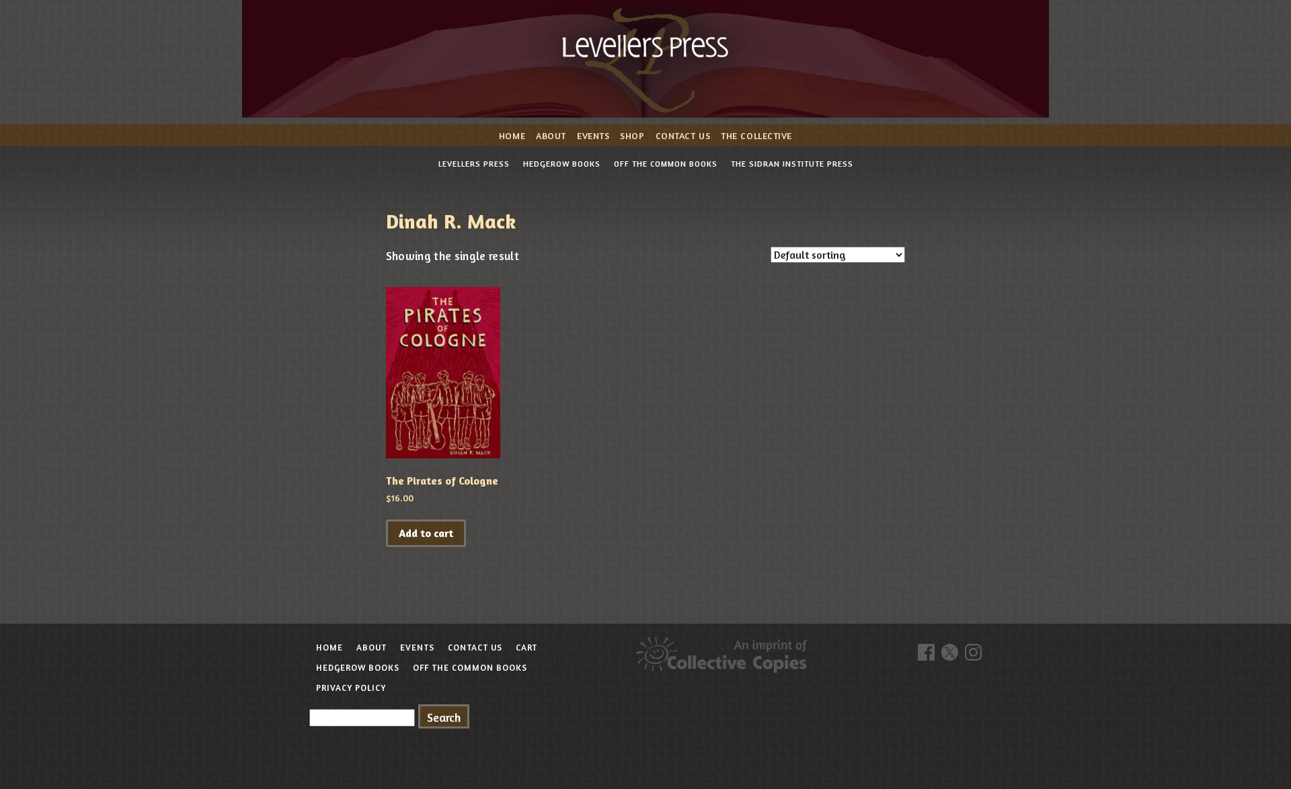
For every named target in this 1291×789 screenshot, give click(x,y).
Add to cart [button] (426, 533)
